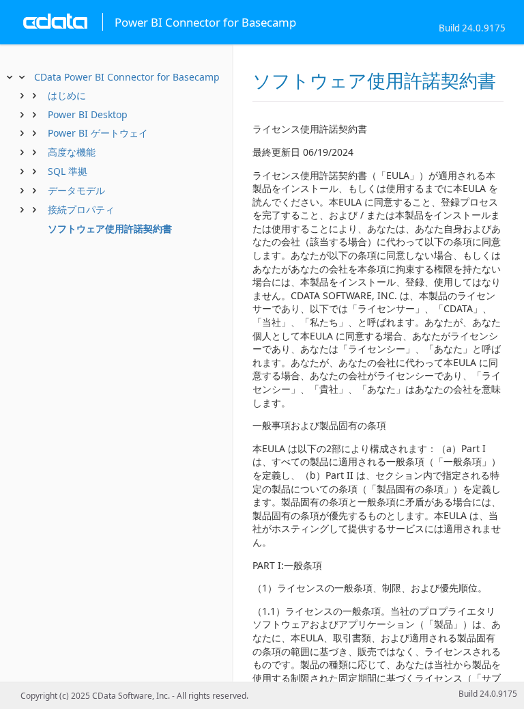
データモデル (76, 190)
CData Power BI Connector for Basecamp (127, 76)
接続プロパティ (81, 209)
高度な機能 (72, 151)
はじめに (67, 95)
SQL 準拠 (67, 171)
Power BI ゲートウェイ (98, 132)
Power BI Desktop (88, 114)
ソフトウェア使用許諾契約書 (110, 228)
